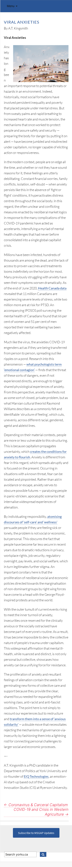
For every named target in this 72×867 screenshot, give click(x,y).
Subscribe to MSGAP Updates (36, 833)
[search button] (43, 854)
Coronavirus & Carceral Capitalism (36, 805)
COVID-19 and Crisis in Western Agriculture (41, 812)
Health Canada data (52, 288)
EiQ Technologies (36, 776)
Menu (10, 6)
